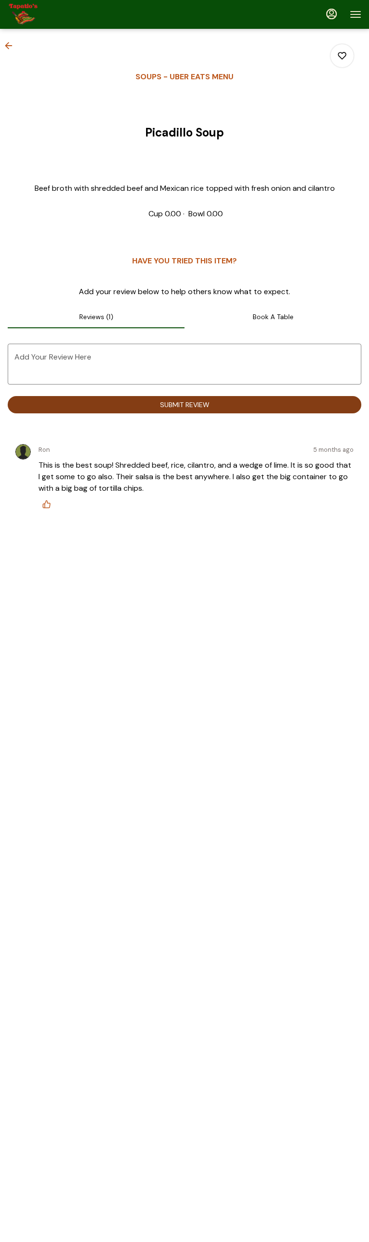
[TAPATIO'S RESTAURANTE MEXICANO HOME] (51, 14)
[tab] (96, 316)
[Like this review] (49, 504)
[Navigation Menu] (355, 14)
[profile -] (331, 14)
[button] (11, 46)
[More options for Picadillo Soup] (342, 55)
